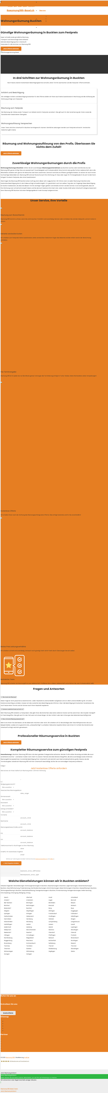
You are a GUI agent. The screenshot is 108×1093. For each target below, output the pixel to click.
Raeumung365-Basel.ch (20, 10)
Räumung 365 (10, 1057)
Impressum (8, 1024)
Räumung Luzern (7, 1046)
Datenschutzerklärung (41, 859)
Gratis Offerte (8, 1021)
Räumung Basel (7, 1044)
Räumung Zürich (7, 1051)
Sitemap (7, 1031)
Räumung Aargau (7, 1039)
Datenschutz (8, 1026)
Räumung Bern (6, 1041)
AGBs (51, 859)
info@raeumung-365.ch (15, 3)
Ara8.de (26, 1057)
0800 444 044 (6, 1000)
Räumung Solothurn (8, 1048)
